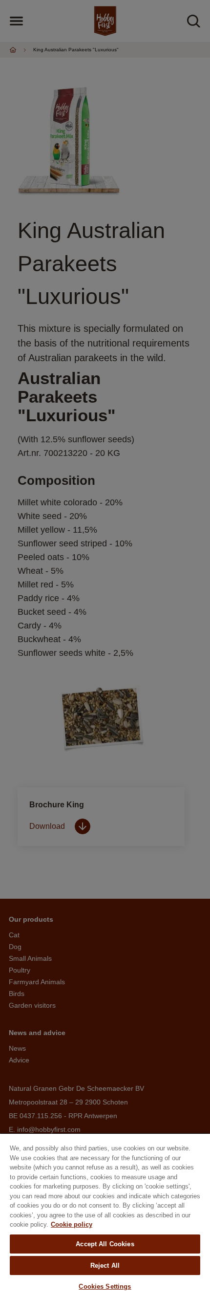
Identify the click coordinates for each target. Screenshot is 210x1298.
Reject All (105, 1265)
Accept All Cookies (105, 1244)
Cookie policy (71, 1224)
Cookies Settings (105, 1286)
